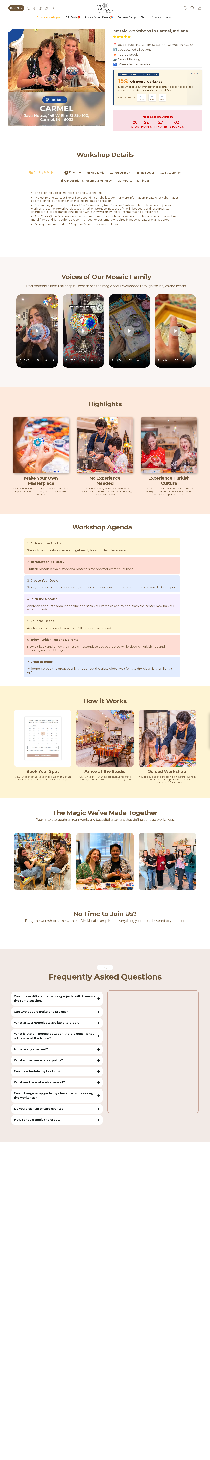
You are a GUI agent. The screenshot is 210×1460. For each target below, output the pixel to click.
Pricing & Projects (46, 172)
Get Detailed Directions (134, 49)
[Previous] (18, 861)
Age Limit (97, 172)
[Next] (192, 861)
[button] (48, 17)
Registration (122, 172)
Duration (75, 172)
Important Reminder (135, 180)
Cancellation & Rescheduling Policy (88, 180)
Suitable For (173, 172)
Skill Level (147, 172)
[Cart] (200, 8)
